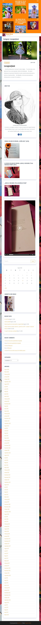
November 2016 (7, 570)
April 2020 (6, 519)
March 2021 (6, 497)
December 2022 (7, 445)
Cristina (5, 340)
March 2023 (6, 438)
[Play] (5, 254)
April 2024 (6, 408)
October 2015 (6, 597)
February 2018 (7, 533)
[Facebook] (19, 135)
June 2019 (6, 521)
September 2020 (7, 511)
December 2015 (7, 592)
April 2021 (6, 494)
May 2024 (6, 406)
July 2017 (6, 551)
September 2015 (7, 600)
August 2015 (6, 602)
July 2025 (6, 386)
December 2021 (7, 475)
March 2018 (6, 531)
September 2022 (7, 453)
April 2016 (6, 583)
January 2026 (6, 376)
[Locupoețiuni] (19, 50)
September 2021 (7, 482)
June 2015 (6, 607)
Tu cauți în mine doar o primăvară (10, 331)
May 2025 (6, 391)
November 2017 (7, 541)
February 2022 (7, 470)
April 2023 (6, 435)
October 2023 (6, 421)
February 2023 (7, 440)
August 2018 (6, 529)
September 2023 (7, 423)
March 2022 (6, 467)
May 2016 (6, 580)
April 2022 (6, 465)
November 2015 (7, 595)
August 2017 (6, 548)
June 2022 (6, 460)
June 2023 (6, 430)
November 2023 (7, 418)
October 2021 (6, 479)
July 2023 (6, 428)
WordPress (19, 623)
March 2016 (6, 585)
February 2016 (7, 587)
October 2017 (6, 543)
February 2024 (7, 413)
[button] (20, 228)
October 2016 (6, 573)
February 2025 (7, 399)
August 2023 (6, 426)
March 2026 (6, 372)
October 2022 (6, 450)
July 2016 (6, 578)
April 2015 (6, 612)
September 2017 (7, 546)
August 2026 (6, 369)
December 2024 (7, 403)
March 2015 (6, 614)
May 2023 (6, 433)
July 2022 (6, 457)
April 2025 (6, 394)
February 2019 (7, 524)
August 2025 (6, 384)
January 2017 (6, 565)
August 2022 (6, 455)
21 (22, 280)
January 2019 (6, 526)
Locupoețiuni (7, 62)
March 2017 (6, 560)
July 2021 (6, 487)
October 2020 (6, 509)
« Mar (5, 288)
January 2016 (6, 590)
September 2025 (7, 381)
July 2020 (6, 516)
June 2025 (6, 389)
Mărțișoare (10, 345)
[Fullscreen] (33, 254)
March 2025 (6, 396)
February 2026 (7, 374)
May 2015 (6, 610)
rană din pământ (7, 321)
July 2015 (6, 605)
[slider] (19, 254)
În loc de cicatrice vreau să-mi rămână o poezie (16, 350)
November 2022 (7, 448)
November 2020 (7, 507)
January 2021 (6, 502)
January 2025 (6, 401)
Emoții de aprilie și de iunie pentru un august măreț (13, 324)
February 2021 (7, 499)
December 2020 (7, 504)
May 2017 (6, 556)
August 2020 (6, 514)
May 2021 (6, 492)
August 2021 (6, 484)
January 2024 (6, 416)
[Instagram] (21, 135)
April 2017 (6, 558)
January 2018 (6, 536)
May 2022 (6, 462)
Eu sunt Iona (6, 319)
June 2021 (6, 489)
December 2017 (7, 538)
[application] (19, 228)
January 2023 (6, 443)
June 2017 (6, 553)
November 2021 (7, 477)
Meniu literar (9, 34)
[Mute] (32, 254)
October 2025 (6, 379)
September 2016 (7, 575)
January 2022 (6, 472)
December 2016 (7, 568)
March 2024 (6, 411)
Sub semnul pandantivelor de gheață (15, 340)
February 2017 (7, 563)
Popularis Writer (28, 623)
